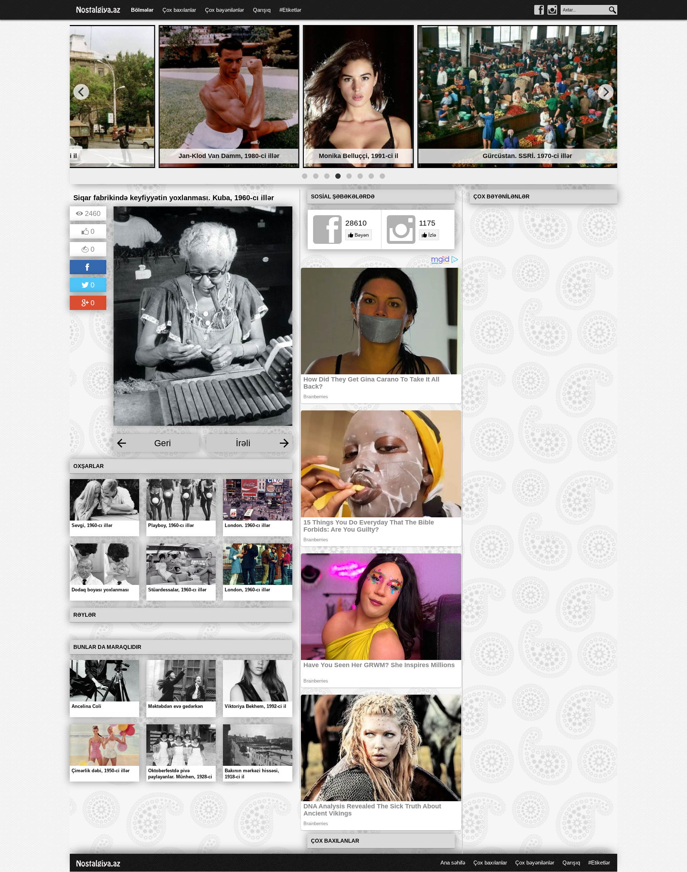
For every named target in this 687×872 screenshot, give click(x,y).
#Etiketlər (290, 10)
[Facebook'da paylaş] (88, 267)
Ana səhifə (452, 862)
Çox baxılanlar (179, 10)
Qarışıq (262, 10)
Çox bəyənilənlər (224, 10)
